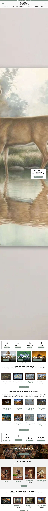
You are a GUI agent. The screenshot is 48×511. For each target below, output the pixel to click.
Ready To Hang (18, 439)
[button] (3, 3)
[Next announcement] (46, 0)
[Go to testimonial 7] (25, 362)
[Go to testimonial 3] (22, 362)
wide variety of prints (16, 369)
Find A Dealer (41, 347)
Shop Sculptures (29, 440)
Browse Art (6, 347)
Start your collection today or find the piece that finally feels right (25, 370)
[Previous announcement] (2, 0)
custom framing (24, 369)
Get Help (29, 347)
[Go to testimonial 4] (23, 362)
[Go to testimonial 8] (26, 362)
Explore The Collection (24, 429)
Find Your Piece (24, 485)
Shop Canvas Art (6, 440)
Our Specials (18, 347)
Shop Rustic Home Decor (24, 454)
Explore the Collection (38, 176)
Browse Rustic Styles (40, 440)
